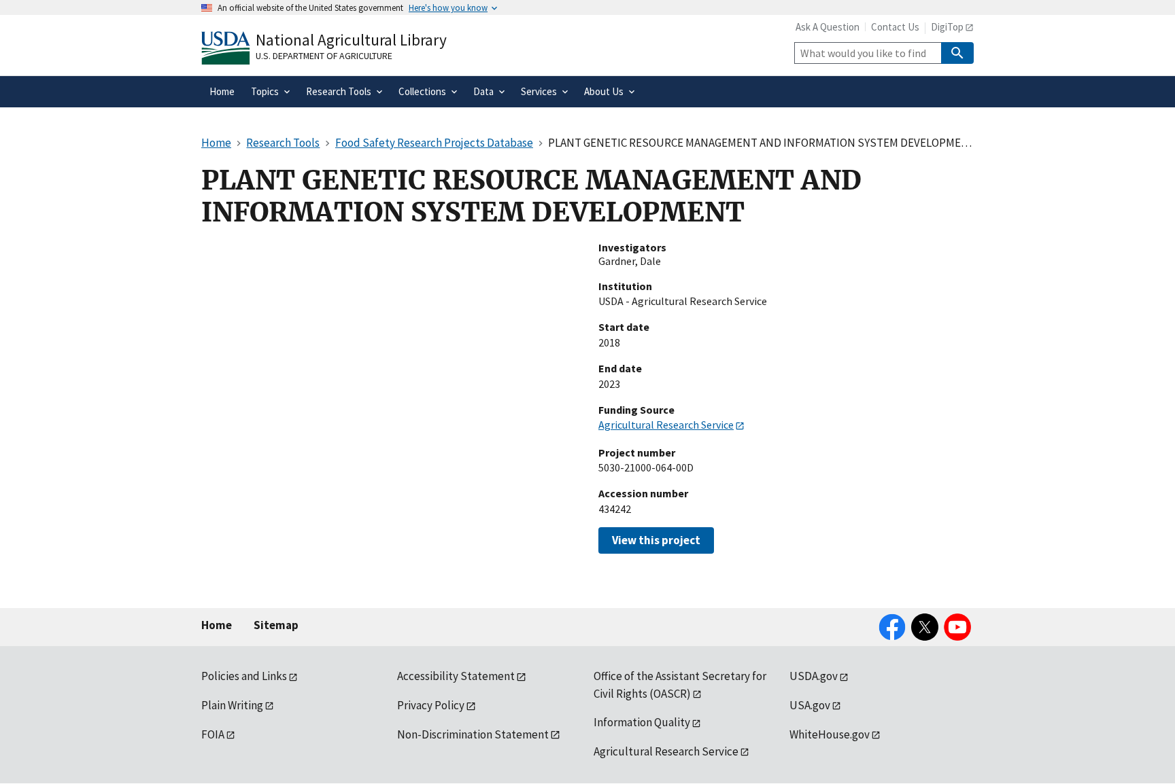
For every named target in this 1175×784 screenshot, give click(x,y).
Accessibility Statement (456, 676)
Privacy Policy (430, 705)
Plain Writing (232, 705)
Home (216, 625)
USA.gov (809, 705)
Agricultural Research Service (666, 424)
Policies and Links (244, 676)
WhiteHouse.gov (829, 734)
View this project (656, 540)
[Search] (957, 53)
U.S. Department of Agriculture (324, 56)
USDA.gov (813, 676)
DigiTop (947, 26)
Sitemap (276, 625)
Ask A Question (827, 26)
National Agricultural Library (351, 40)
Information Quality (642, 722)
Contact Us (895, 26)
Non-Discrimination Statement (473, 734)
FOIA (212, 734)
